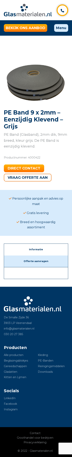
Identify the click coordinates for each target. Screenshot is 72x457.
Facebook (10, 404)
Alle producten (13, 355)
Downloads (45, 372)
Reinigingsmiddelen (51, 366)
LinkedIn (10, 398)
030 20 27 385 (13, 334)
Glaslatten (10, 372)
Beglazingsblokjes (16, 360)
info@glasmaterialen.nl (19, 328)
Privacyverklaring (35, 442)
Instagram (11, 409)
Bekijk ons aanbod (25, 28)
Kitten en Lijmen (15, 377)
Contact (35, 433)
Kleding (43, 355)
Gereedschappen (15, 366)
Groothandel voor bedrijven (35, 437)
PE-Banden (45, 360)
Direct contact (24, 168)
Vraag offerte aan (28, 177)
